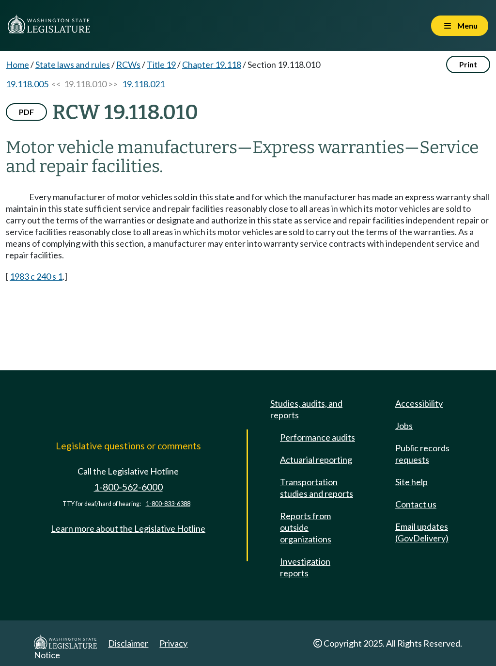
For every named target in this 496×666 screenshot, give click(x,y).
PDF (26, 111)
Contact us (415, 504)
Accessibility (419, 403)
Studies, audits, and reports (306, 409)
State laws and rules (72, 64)
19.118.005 (27, 84)
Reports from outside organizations (305, 527)
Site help (411, 481)
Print (468, 64)
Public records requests (422, 454)
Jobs (404, 425)
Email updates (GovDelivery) (422, 532)
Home (17, 64)
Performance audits (317, 437)
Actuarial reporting (316, 459)
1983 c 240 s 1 (36, 276)
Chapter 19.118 (211, 64)
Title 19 (161, 64)
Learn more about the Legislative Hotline (128, 528)
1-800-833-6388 (168, 503)
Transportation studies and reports (316, 487)
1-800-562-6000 (128, 486)
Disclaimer (128, 643)
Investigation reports (305, 567)
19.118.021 (143, 84)
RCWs (128, 64)
